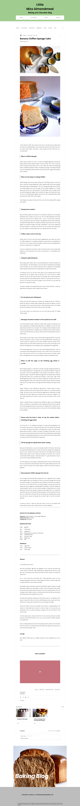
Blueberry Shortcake (22, 719)
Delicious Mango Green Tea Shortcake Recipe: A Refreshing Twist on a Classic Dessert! (40, 719)
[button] (62, 27)
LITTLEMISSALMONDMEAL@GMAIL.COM (44, 794)
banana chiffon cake (49, 689)
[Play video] (40, 671)
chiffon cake (41, 689)
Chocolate (50, 27)
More (55, 27)
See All (63, 706)
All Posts (17, 27)
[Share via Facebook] (20, 697)
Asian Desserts (31, 27)
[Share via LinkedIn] (25, 697)
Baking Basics (39, 27)
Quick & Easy (22, 693)
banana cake (57, 689)
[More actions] (59, 35)
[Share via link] (28, 697)
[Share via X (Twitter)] (23, 697)
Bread (45, 27)
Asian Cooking (24, 27)
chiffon (36, 689)
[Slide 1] (39, 785)
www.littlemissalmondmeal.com (43, 803)
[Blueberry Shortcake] (23, 713)
